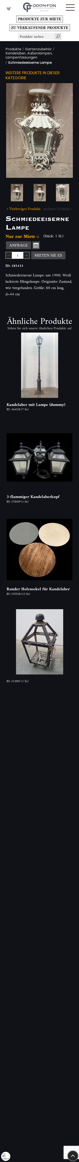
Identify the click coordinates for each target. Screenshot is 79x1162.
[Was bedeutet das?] (37, 236)
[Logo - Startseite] (39, 6)
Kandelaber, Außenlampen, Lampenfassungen (28, 56)
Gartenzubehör (38, 49)
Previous (16, 130)
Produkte (13, 49)
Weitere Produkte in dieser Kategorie (32, 75)
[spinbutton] (17, 255)
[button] (70, 7)
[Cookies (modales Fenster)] (5, 1156)
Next (63, 130)
